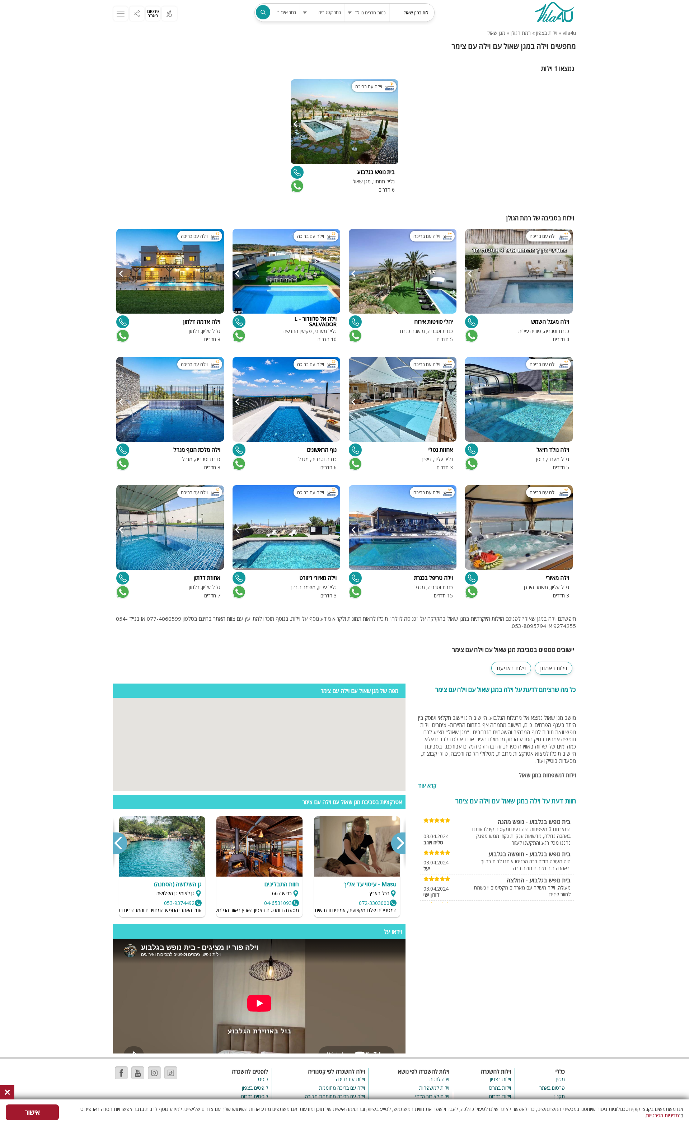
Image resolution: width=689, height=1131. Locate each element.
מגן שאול (496, 32)
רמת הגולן (521, 32)
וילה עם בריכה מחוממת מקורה (335, 1096)
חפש (263, 12)
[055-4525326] (122, 450)
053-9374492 (179, 903)
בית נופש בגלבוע (550, 822)
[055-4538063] (471, 450)
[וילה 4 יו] (554, 13)
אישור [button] (32, 1112)
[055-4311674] (239, 578)
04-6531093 (278, 903)
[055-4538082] (355, 321)
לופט (263, 1079)
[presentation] (398, 843)
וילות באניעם (511, 668)
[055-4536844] (471, 321)
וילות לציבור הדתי (432, 1096)
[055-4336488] (122, 321)
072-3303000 (374, 903)
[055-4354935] (297, 172)
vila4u (569, 32)
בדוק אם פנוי (296, 186)
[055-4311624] (122, 578)
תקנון (559, 1096)
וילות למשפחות (434, 1087)
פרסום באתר (153, 13)
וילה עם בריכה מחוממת (342, 1087)
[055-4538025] (239, 321)
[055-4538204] (355, 578)
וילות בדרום (500, 1096)
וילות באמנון (553, 668)
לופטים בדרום (254, 1096)
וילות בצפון (546, 32)
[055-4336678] (239, 450)
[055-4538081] (471, 578)
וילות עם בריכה (350, 1079)
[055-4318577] (355, 450)
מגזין (560, 1079)
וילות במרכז (500, 1087)
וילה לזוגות (439, 1079)
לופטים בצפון (255, 1087)
